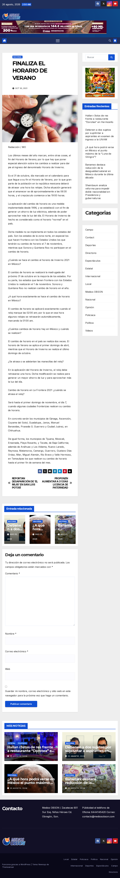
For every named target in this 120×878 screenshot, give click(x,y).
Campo (89, 229)
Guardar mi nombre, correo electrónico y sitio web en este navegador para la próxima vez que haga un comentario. (38, 693)
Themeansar (8, 867)
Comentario (12, 573)
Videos (89, 330)
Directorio (91, 253)
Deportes (90, 245)
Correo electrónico (16, 651)
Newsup (42, 864)
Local (88, 284)
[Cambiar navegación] (57, 40)
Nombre (10, 633)
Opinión (89, 307)
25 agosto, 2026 (18, 756)
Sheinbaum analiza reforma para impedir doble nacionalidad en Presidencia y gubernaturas (97, 192)
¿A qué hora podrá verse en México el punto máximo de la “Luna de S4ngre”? (31, 783)
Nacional (17, 57)
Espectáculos (92, 260)
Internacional (92, 276)
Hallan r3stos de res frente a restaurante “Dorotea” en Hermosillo (99, 118)
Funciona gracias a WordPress (16, 864)
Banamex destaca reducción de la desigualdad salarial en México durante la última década (99, 171)
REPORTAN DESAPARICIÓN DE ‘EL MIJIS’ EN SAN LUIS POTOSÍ (25, 483)
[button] (110, 40)
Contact (89, 237)
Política (89, 322)
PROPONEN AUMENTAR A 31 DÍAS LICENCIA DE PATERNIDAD (55, 483)
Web (7, 669)
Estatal (89, 268)
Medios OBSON (94, 291)
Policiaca (90, 315)
